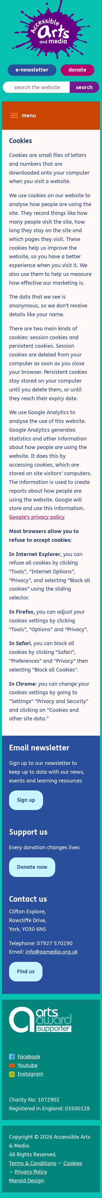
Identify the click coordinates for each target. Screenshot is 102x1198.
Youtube (27, 1065)
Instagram (30, 1074)
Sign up (22, 803)
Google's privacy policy (37, 517)
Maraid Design (26, 1180)
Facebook (29, 1056)
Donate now (32, 867)
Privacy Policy (31, 1171)
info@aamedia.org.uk (52, 952)
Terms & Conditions (32, 1163)
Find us (26, 971)
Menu (29, 115)
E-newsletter (32, 69)
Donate (77, 69)
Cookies (72, 1163)
